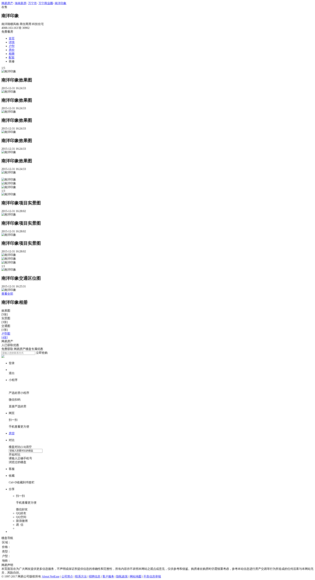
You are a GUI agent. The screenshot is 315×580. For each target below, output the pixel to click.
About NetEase (50, 576)
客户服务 (108, 576)
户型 (12, 46)
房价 (12, 49)
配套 (12, 57)
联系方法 (81, 576)
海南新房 (20, 3)
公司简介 (67, 576)
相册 (12, 53)
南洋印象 (60, 3)
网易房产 (7, 3)
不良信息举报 (152, 576)
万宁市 (32, 3)
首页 (12, 38)
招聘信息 (94, 576)
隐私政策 (122, 576)
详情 (12, 42)
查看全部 (7, 293)
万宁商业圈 (45, 3)
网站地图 (135, 576)
